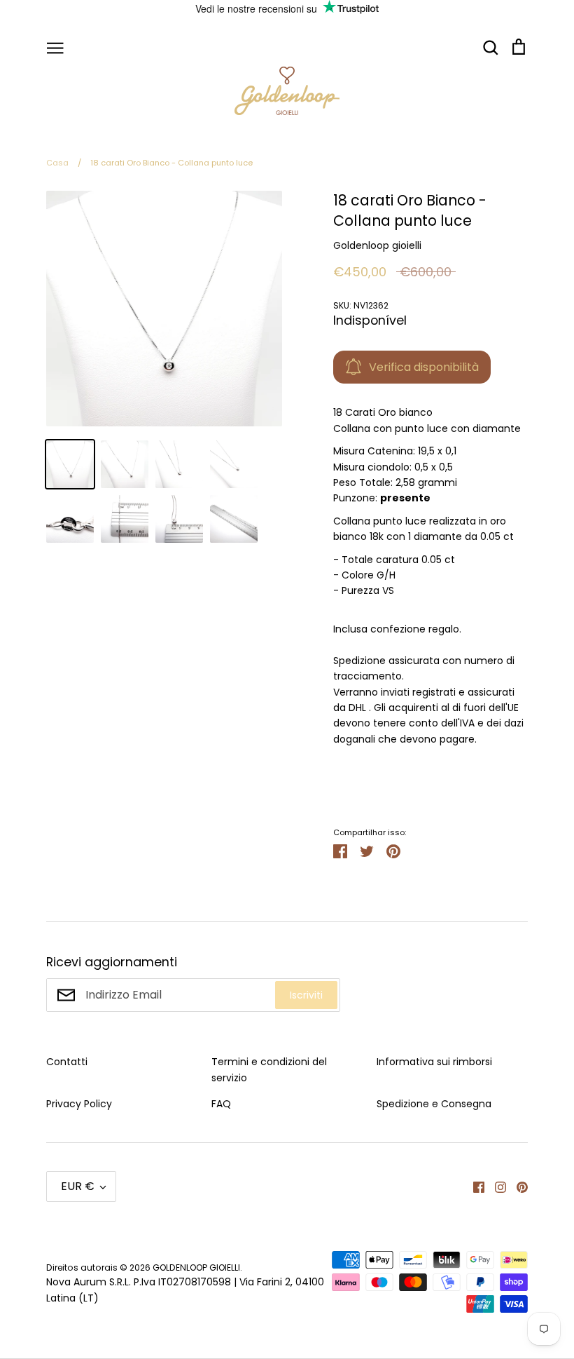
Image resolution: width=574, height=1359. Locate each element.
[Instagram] (495, 1186)
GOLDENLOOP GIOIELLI (196, 1267)
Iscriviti (306, 995)
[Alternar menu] (55, 47)
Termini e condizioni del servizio (269, 1069)
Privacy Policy (79, 1104)
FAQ (221, 1104)
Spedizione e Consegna (434, 1104)
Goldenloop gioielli (377, 245)
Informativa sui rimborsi (434, 1062)
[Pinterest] (517, 1186)
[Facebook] (473, 1186)
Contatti (67, 1062)
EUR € (77, 1186)
